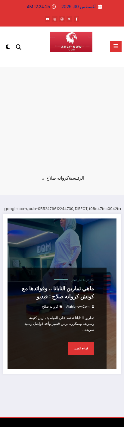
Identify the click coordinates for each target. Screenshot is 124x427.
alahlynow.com (77, 307)
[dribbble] (62, 19)
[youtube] (47, 19)
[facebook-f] (76, 19)
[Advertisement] (62, 124)
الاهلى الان (71, 59)
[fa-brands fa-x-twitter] (69, 19)
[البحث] (18, 47)
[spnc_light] (7, 48)
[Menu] (116, 46)
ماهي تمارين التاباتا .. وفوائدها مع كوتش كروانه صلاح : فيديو (58, 292)
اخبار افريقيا (88, 280)
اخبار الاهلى (76, 280)
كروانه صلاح (50, 307)
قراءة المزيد (81, 348)
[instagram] (54, 19)
